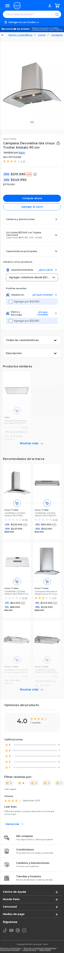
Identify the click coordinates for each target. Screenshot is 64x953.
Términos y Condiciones (10, 948)
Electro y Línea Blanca (20, 35)
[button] (32, 22)
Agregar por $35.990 (26, 320)
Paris (22, 152)
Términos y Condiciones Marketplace (40, 948)
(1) (24, 161)
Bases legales (45, 950)
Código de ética (29, 950)
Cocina (42, 35)
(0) (26, 519)
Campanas (57, 35)
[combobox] (32, 277)
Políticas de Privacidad (10, 950)
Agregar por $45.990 (26, 301)
